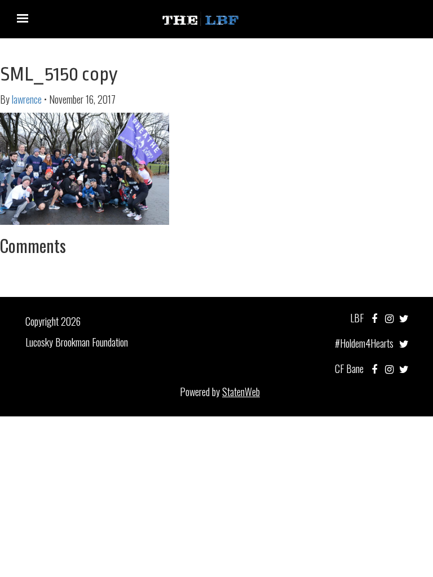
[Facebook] (374, 317)
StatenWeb (241, 391)
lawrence (27, 99)
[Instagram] (389, 317)
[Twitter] (404, 317)
